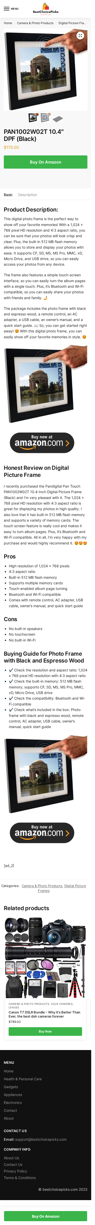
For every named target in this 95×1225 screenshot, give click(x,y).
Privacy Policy (15, 1171)
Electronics (13, 1102)
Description (27, 194)
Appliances (13, 1094)
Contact (10, 1110)
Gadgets (11, 1087)
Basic (8, 194)
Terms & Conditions (20, 1177)
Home (8, 23)
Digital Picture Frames (74, 23)
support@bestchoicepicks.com (41, 1139)
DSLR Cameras (61, 1003)
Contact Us (13, 1164)
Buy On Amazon (45, 162)
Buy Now (45, 1031)
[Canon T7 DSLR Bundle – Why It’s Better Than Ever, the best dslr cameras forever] (45, 957)
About (9, 1118)
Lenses (14, 1007)
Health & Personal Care (23, 1079)
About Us (11, 1158)
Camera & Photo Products (35, 23)
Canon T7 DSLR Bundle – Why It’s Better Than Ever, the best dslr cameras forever (44, 1014)
